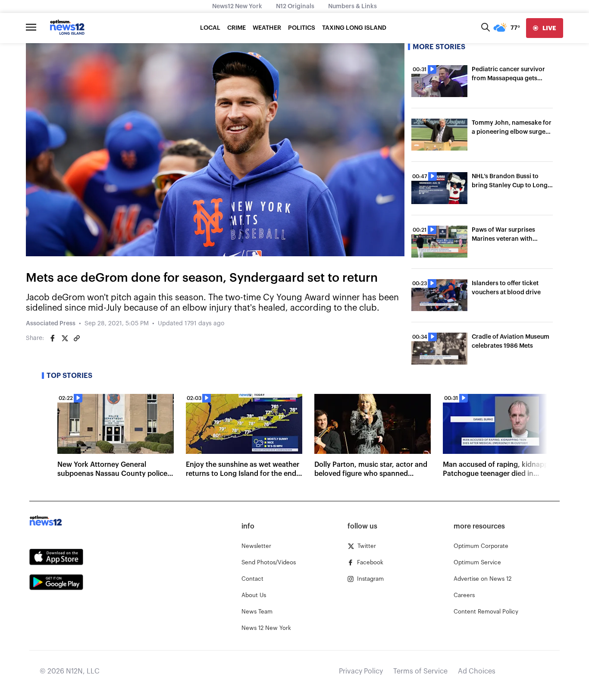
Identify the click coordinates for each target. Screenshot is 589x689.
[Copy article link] (76, 338)
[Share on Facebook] (52, 338)
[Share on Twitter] (64, 338)
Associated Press (50, 324)
